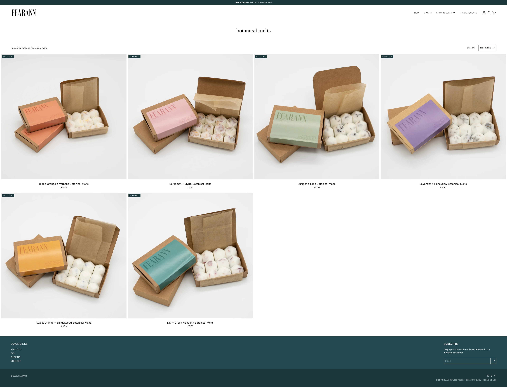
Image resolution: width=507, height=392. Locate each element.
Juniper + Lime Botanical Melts (316, 183)
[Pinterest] (495, 376)
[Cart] (494, 13)
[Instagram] (488, 376)
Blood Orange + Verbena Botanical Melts (64, 183)
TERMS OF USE (489, 380)
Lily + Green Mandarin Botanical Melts (190, 322)
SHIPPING (15, 357)
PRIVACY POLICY (473, 380)
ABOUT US (16, 349)
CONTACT (16, 361)
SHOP (426, 12)
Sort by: (471, 47)
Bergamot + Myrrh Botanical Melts (190, 183)
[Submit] (493, 361)
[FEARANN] (24, 12)
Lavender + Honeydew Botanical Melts (443, 183)
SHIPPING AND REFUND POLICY (450, 380)
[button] (489, 12)
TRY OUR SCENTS (468, 12)
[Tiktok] (491, 376)
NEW (416, 12)
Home (14, 48)
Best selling (485, 48)
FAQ (13, 353)
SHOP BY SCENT (444, 12)
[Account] (484, 13)
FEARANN (22, 376)
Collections (24, 48)
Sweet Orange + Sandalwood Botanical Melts (63, 322)
